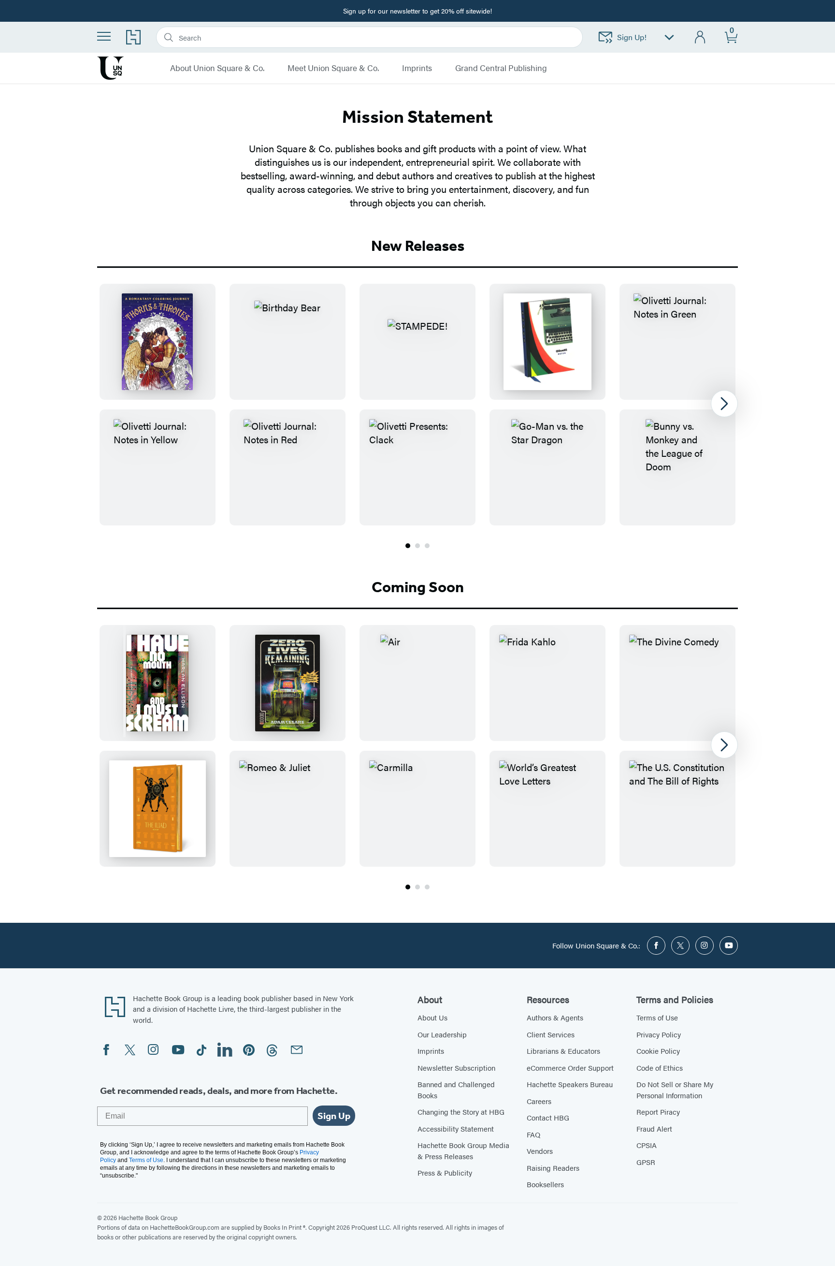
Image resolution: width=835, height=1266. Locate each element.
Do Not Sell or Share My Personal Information (674, 1089)
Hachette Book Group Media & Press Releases (463, 1150)
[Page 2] (417, 546)
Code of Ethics (659, 1067)
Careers (539, 1101)
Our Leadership (442, 1034)
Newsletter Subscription (456, 1067)
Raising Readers (553, 1168)
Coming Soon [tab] (418, 587)
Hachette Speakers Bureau (570, 1084)
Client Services (551, 1034)
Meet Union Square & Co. (333, 68)
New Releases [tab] (417, 245)
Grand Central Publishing (501, 68)
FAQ (533, 1134)
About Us (432, 1017)
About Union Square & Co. (217, 68)
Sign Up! (632, 37)
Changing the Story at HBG (461, 1111)
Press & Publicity (445, 1172)
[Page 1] (408, 546)
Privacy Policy (658, 1034)
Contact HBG (548, 1117)
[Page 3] (427, 546)
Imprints (431, 1051)
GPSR (645, 1162)
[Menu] (104, 36)
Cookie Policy (658, 1051)
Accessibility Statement (456, 1128)
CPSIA (646, 1145)
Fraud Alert (654, 1128)
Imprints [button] (417, 68)
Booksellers (545, 1184)
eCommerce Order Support (570, 1067)
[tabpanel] (417, 417)
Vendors (540, 1151)
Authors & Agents (555, 1017)
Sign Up (333, 1115)
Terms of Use (657, 1017)
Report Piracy (658, 1111)
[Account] (700, 37)
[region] (417, 404)
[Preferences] (669, 37)
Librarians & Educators (563, 1051)
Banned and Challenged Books (456, 1089)
